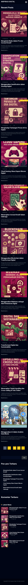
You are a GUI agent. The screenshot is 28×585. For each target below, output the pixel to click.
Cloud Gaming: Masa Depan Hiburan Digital (12, 484)
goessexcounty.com (18, 554)
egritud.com (17, 564)
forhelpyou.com (5, 565)
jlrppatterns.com (17, 570)
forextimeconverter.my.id (7, 564)
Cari (2, 455)
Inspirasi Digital (8, 1)
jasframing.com (22, 559)
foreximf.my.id (4, 560)
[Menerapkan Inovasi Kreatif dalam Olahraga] (14, 197)
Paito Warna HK (19, 557)
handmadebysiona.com (7, 555)
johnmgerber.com (5, 572)
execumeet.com (5, 552)
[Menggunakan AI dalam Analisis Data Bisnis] (14, 415)
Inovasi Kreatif (24, 13)
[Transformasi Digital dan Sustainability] (14, 328)
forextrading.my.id (18, 562)
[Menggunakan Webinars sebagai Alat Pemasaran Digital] (14, 284)
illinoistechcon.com (13, 569)
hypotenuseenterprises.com (8, 557)
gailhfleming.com (13, 565)
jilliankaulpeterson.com (6, 570)
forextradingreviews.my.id (7, 562)
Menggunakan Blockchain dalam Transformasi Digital (12, 259)
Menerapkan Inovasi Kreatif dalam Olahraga (12, 488)
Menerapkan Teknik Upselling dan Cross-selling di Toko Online (12, 389)
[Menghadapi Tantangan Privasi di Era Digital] (14, 111)
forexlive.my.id (12, 560)
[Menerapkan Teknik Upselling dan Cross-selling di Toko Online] (14, 371)
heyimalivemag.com (6, 567)
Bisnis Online (24, 361)
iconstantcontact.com (6, 559)
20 (14, 448)
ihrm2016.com (4, 569)
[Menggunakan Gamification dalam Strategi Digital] (14, 67)
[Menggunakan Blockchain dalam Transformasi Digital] (14, 241)
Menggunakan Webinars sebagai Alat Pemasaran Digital (12, 302)
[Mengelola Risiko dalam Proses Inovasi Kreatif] (14, 24)
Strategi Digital (24, 57)
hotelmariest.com (17, 555)
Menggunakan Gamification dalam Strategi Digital (12, 475)
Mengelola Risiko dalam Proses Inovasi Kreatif (14, 471)
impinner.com (15, 559)
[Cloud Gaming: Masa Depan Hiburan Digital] (14, 154)
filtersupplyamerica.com (7, 554)
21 (18, 448)
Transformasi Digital (23, 230)
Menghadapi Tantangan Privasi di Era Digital (13, 479)
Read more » (4, 50)
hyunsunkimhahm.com (16, 567)
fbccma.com (12, 552)
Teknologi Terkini (23, 100)
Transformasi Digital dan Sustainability (9, 346)
